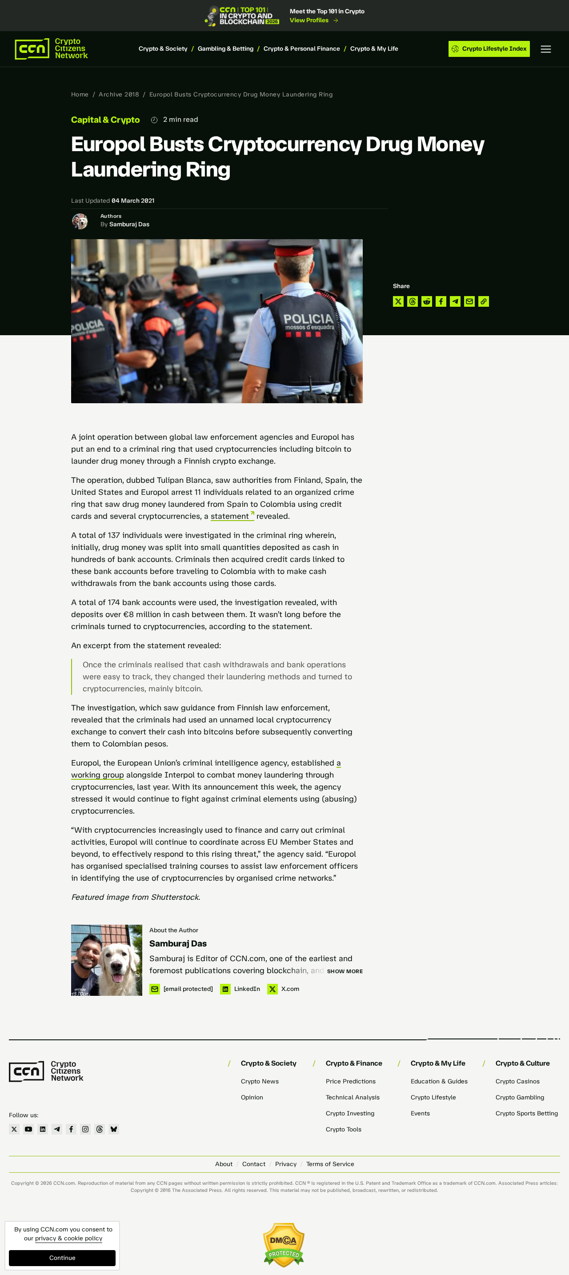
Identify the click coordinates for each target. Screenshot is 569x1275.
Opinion (252, 1097)
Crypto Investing (350, 1113)
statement (230, 516)
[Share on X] (398, 301)
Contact (253, 1164)
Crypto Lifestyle (433, 1097)
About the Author (173, 930)
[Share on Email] (469, 301)
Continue (62, 1258)
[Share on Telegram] (455, 301)
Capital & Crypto (105, 119)
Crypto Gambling (520, 1097)
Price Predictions (351, 1081)
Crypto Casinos (518, 1081)
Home (80, 94)
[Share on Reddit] (426, 301)
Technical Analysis (353, 1097)
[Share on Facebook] (441, 301)
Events (420, 1113)
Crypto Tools (343, 1129)
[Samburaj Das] (106, 960)
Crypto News (260, 1081)
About (223, 1164)
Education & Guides (439, 1081)
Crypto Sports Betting (527, 1113)
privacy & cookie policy (68, 1238)
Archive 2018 (119, 94)
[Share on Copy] (483, 301)
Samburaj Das (129, 224)
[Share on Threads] (412, 301)
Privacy (286, 1164)
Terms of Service (330, 1164)
